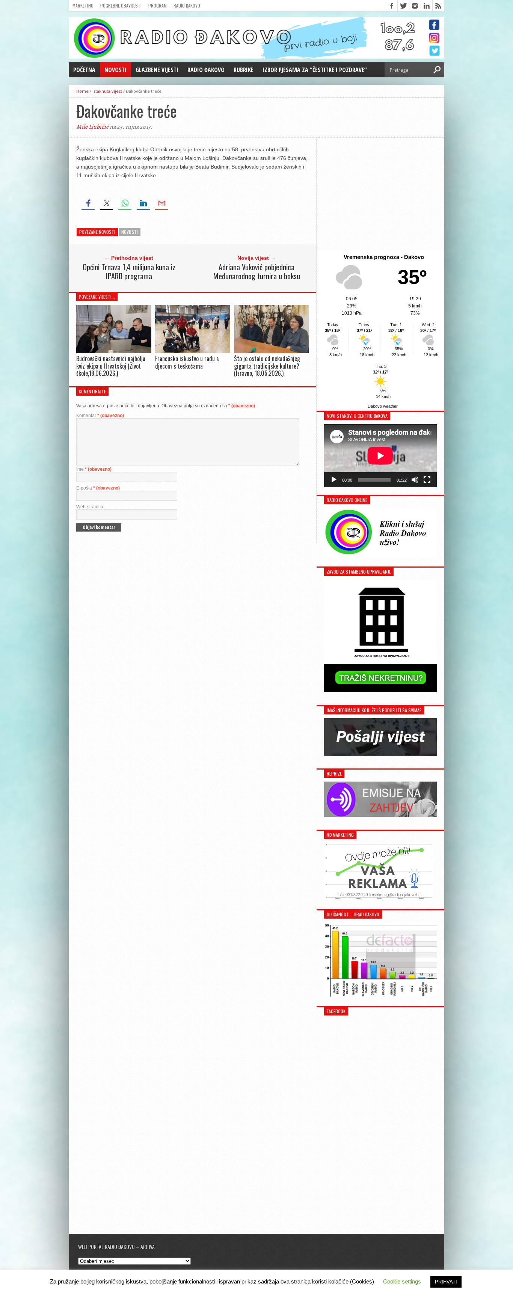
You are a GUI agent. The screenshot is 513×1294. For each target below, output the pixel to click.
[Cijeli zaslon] (427, 480)
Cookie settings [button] (402, 1281)
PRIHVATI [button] (446, 1282)
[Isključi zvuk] (415, 480)
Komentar (100, 415)
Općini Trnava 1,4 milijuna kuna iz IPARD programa (129, 271)
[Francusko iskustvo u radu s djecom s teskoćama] (192, 351)
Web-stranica (89, 506)
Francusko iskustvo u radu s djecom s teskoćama (187, 362)
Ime (94, 469)
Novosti (115, 70)
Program (157, 5)
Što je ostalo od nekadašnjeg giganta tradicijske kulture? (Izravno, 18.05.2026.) (267, 365)
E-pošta (98, 488)
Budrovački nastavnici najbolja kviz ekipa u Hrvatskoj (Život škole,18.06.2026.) (110, 365)
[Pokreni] (334, 480)
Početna (84, 70)
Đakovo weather (383, 406)
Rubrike (243, 70)
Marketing (83, 5)
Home (82, 91)
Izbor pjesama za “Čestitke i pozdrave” (315, 70)
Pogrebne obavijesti (121, 5)
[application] (380, 455)
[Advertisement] (380, 194)
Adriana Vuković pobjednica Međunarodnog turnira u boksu (256, 271)
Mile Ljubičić (92, 127)
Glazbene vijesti (157, 70)
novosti (129, 232)
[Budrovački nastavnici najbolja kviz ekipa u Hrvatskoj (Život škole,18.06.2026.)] (113, 351)
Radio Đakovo (187, 5)
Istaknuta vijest (107, 91)
